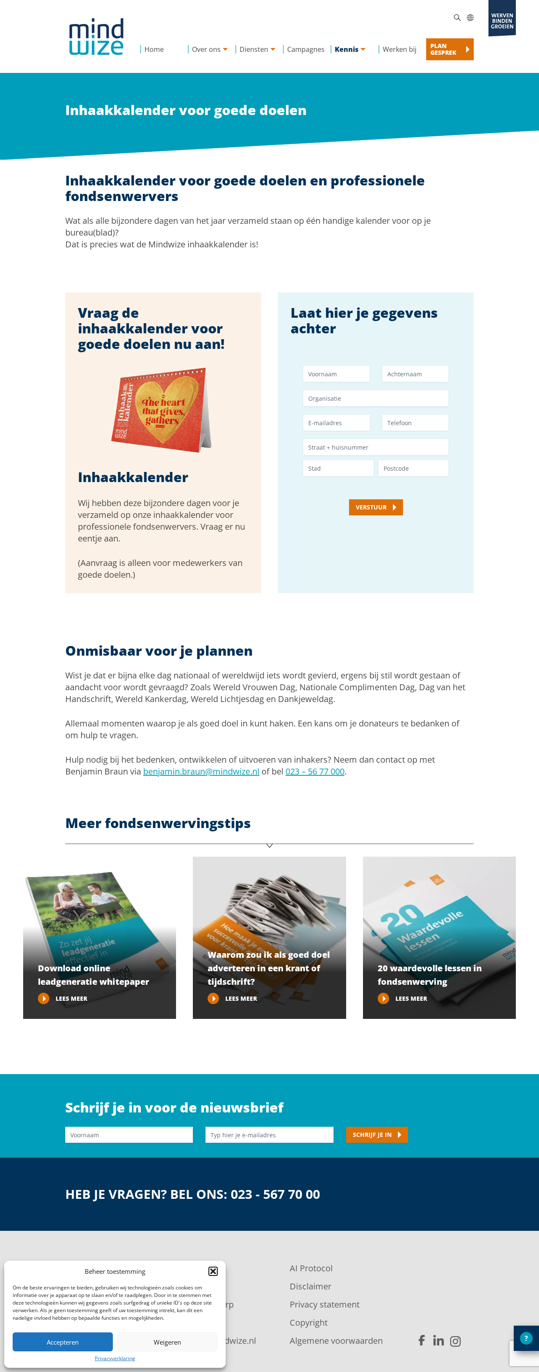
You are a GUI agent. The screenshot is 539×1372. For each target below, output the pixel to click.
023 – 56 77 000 (315, 771)
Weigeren (167, 1342)
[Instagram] (455, 1341)
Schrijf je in (372, 1135)
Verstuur (371, 507)
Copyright (309, 1322)
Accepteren (63, 1342)
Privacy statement (325, 1304)
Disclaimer (310, 1286)
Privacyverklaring (115, 1358)
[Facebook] (421, 1341)
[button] (213, 1271)
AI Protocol (311, 1268)
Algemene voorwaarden (336, 1340)
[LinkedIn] (438, 1341)
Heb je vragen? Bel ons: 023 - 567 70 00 (192, 1194)
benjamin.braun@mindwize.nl (201, 771)
